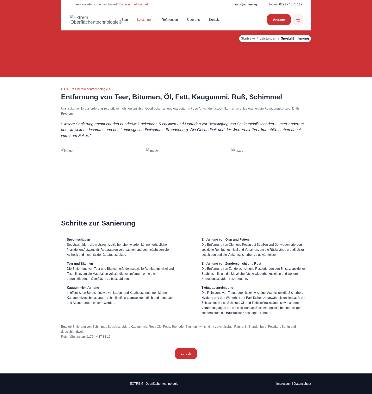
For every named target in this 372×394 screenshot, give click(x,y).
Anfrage (279, 19)
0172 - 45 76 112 (290, 4)
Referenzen (170, 19)
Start (124, 19)
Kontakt (214, 19)
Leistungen (144, 19)
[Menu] (298, 19)
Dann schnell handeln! (135, 4)
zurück (186, 353)
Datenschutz (302, 383)
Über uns (193, 19)
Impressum (283, 383)
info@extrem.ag (246, 4)
